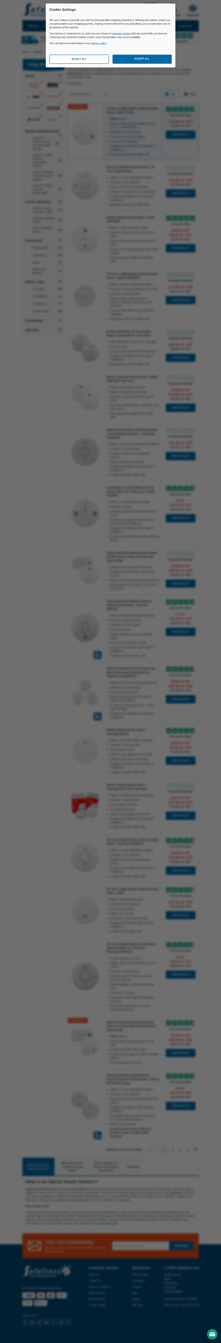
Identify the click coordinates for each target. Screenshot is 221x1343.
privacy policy (99, 43)
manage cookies (121, 33)
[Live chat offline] (212, 1334)
